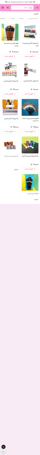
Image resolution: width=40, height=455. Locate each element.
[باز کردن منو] (36, 7)
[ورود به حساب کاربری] (7, 7)
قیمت (12, 18)
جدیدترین (32, 18)
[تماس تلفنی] (3, 447)
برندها (22, 18)
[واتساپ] (3, 451)
